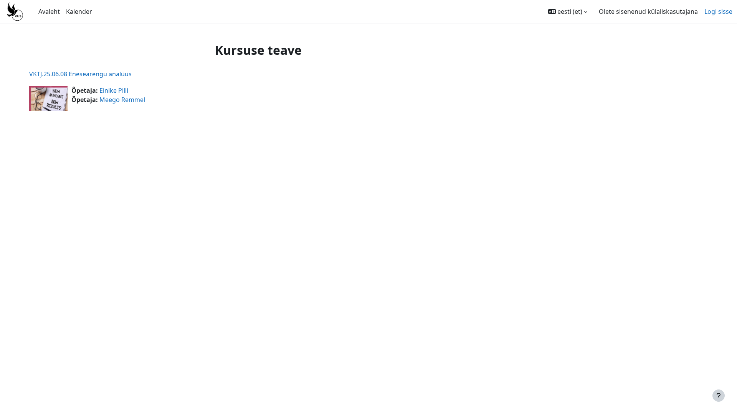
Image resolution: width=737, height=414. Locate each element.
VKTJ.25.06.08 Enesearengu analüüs (80, 74)
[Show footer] (718, 395)
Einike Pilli (113, 90)
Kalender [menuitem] (79, 11)
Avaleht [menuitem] (49, 11)
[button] (567, 11)
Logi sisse (718, 11)
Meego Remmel (122, 99)
